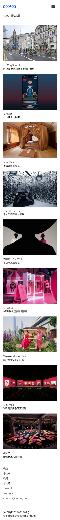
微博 (5, 478)
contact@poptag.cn (15, 498)
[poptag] (9, 6)
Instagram (9, 493)
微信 (5, 468)
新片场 (6, 483)
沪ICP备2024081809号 (16, 512)
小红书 (6, 473)
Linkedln (8, 488)
